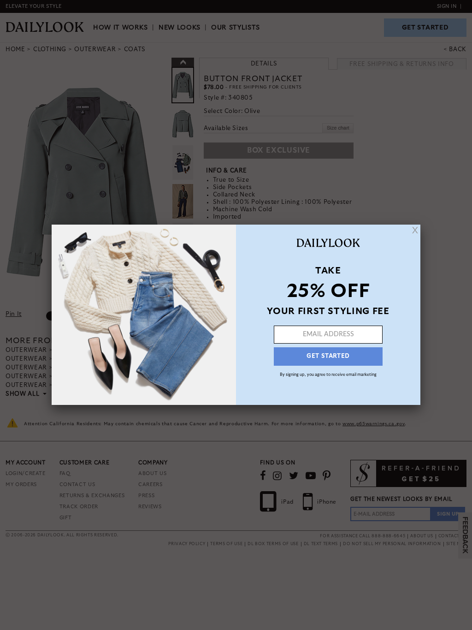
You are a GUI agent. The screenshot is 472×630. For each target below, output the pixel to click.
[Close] (415, 230)
